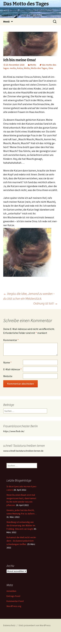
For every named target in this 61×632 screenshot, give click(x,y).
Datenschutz (9, 625)
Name (7, 362)
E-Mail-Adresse (12, 369)
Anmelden (11, 591)
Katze (20, 68)
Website (7, 376)
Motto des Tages (39, 68)
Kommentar (11, 340)
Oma (50, 68)
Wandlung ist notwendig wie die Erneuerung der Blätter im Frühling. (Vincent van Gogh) (21, 525)
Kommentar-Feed (15, 601)
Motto (33, 64)
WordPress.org (14, 606)
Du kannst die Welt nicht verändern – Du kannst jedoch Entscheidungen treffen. (21, 541)
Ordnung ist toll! (45, 303)
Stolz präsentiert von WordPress (35, 625)
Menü (6, 21)
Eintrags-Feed (13, 596)
